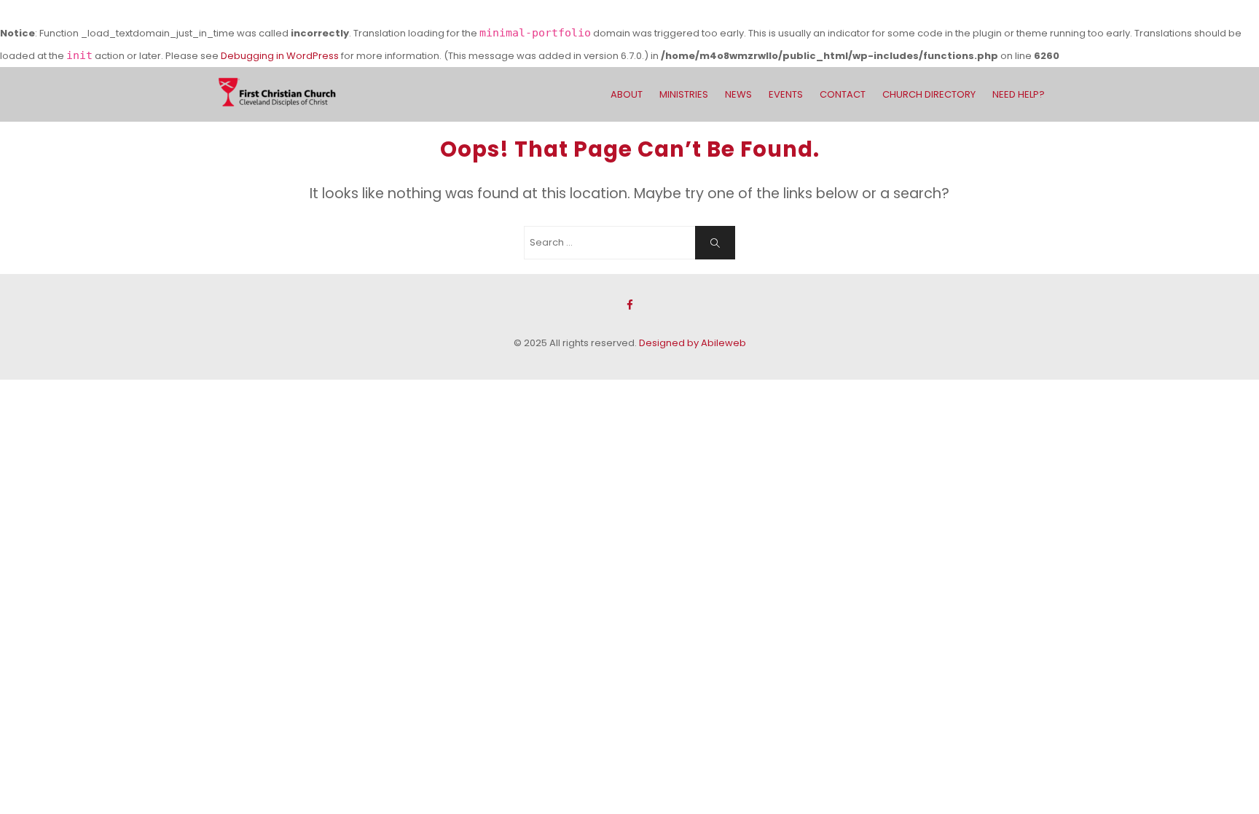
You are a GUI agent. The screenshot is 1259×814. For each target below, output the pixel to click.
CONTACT (843, 94)
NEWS (738, 94)
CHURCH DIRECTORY (929, 94)
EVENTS (786, 94)
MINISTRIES (683, 94)
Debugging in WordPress (280, 56)
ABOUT (627, 94)
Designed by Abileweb (692, 343)
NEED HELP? (1018, 94)
